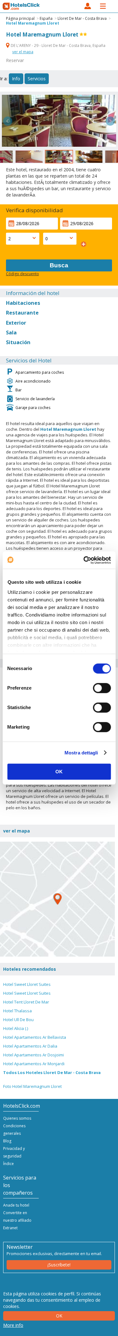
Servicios (37, 79)
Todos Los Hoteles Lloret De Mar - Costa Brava (52, 1072)
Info (16, 79)
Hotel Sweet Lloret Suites (27, 984)
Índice (8, 1163)
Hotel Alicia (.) (15, 1028)
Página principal (20, 18)
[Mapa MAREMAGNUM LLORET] (57, 899)
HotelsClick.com (21, 6)
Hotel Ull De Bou (18, 1019)
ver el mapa (22, 51)
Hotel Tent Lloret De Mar (26, 1002)
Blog (7, 1141)
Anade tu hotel (16, 1205)
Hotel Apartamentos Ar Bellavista (34, 1037)
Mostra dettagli (81, 752)
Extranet (10, 1228)
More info (13, 1325)
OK (59, 771)
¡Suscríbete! (59, 1265)
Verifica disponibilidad (34, 210)
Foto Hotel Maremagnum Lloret (32, 1086)
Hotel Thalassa (17, 1011)
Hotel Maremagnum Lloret (32, 23)
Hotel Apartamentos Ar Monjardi (34, 1063)
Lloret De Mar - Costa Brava (82, 18)
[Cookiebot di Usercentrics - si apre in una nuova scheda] (84, 560)
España (46, 18)
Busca (59, 265)
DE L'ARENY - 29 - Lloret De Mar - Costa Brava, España (57, 45)
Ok (59, 1316)
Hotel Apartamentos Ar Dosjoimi (33, 1055)
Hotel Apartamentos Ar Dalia (30, 1046)
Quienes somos (17, 1118)
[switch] (102, 688)
